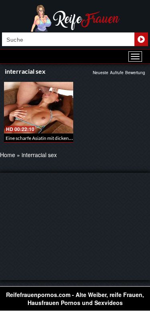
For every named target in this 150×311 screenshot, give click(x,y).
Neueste (100, 72)
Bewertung (135, 72)
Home (7, 155)
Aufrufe (117, 72)
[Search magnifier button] (141, 39)
